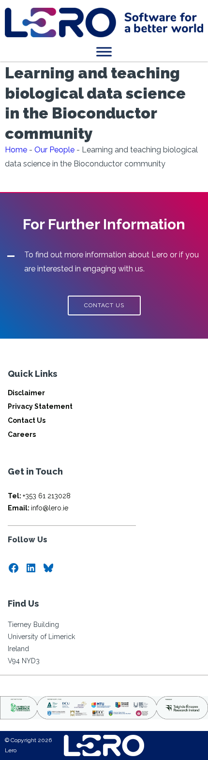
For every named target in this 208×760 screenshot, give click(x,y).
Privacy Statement (40, 406)
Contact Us (26, 420)
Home (16, 149)
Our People (54, 149)
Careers (22, 434)
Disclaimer (26, 393)
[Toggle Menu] (104, 51)
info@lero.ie (38, 508)
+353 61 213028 (39, 496)
